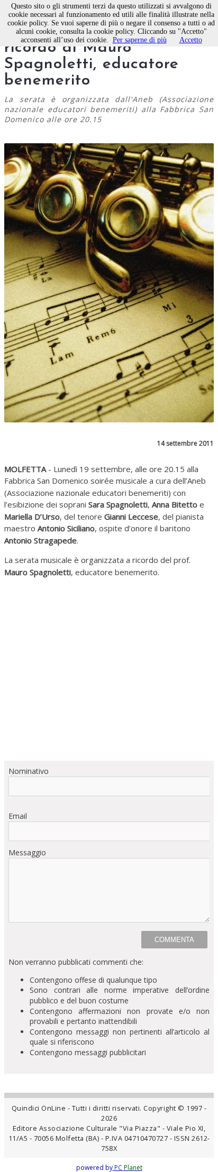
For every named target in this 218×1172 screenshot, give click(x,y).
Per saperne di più (140, 40)
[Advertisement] (109, 665)
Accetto (190, 40)
